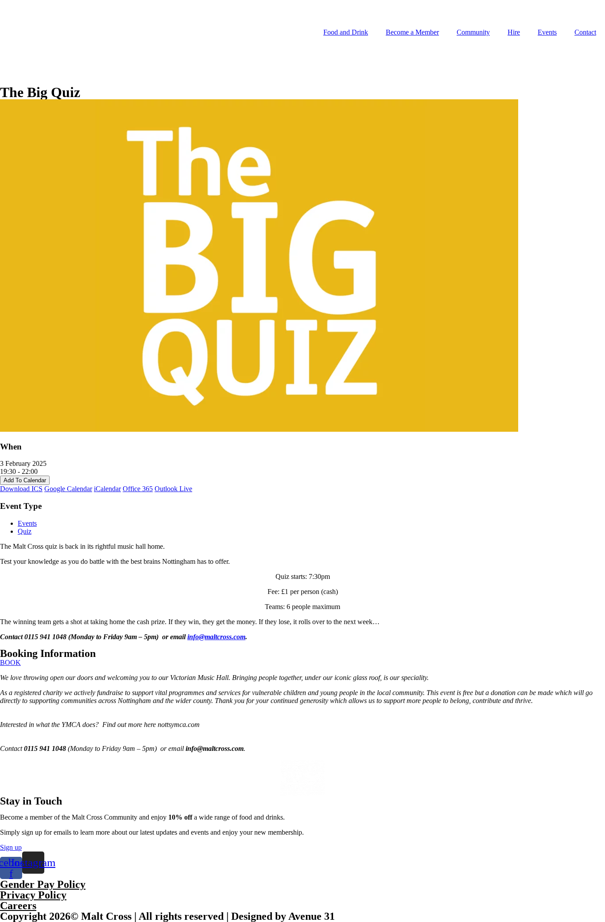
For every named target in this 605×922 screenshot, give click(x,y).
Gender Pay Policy (42, 884)
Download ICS (21, 488)
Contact (585, 32)
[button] (10, 662)
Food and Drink (345, 32)
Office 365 (138, 488)
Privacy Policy (33, 895)
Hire (514, 32)
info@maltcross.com (216, 637)
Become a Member (412, 32)
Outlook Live (173, 488)
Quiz (24, 531)
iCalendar (107, 488)
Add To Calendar (25, 480)
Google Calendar (68, 488)
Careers (18, 905)
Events (547, 32)
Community (473, 32)
